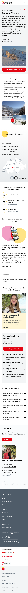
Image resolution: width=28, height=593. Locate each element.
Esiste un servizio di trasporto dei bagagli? (12, 406)
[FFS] (7, 553)
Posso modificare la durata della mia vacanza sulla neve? (12, 394)
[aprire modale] (12, 120)
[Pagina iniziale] (7, 2)
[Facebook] (2, 537)
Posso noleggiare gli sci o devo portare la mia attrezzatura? (12, 400)
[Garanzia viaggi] (6, 563)
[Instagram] (6, 537)
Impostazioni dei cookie (8, 573)
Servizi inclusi (6, 274)
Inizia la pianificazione (14, 69)
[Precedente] (12, 178)
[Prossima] (16, 178)
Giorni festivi (5, 475)
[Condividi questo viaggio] (24, 9)
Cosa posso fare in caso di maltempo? (10, 412)
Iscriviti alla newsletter (10, 541)
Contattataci (7, 439)
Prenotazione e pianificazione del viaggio (12, 280)
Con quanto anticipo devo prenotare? (10, 418)
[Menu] (24, 3)
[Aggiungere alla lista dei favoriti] (21, 9)
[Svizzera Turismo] (7, 556)
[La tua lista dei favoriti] (20, 3)
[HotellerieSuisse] (18, 553)
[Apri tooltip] (11, 41)
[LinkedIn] (9, 537)
